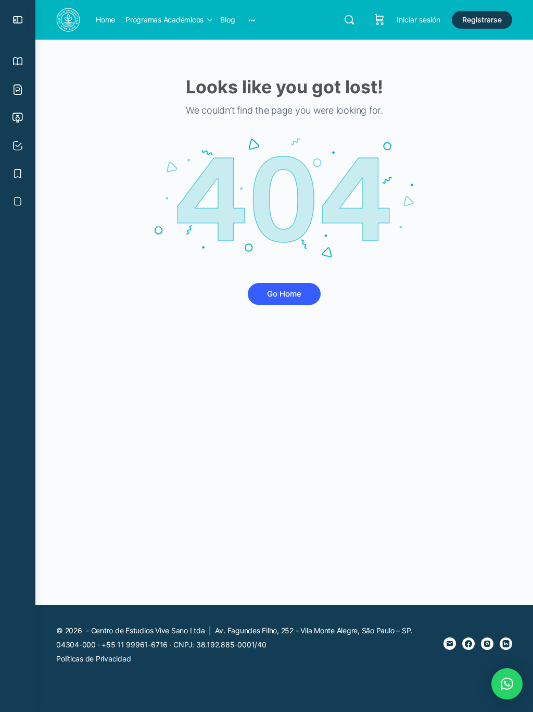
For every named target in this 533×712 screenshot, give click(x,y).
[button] (507, 683)
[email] (449, 643)
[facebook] (468, 643)
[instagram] (487, 643)
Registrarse (482, 19)
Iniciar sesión (418, 19)
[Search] (349, 20)
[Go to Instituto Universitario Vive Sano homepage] (68, 19)
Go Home (284, 294)
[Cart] (379, 20)
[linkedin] (506, 643)
